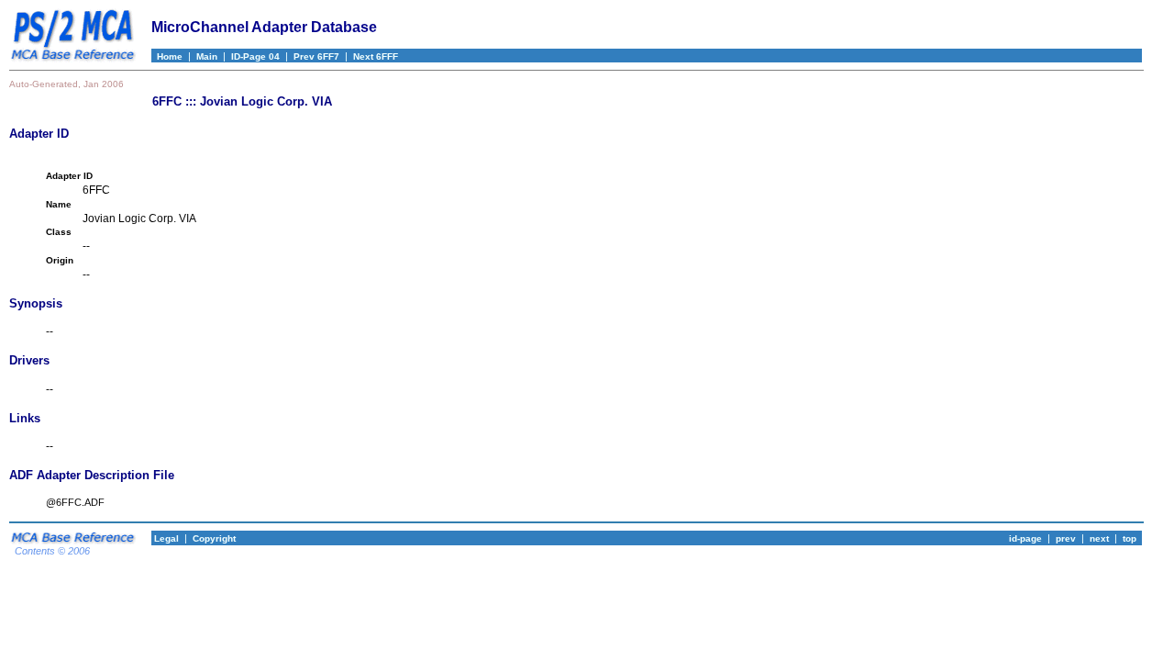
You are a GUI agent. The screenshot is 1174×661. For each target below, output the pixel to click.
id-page (1025, 538)
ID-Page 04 (255, 56)
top (1129, 538)
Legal (165, 538)
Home (167, 56)
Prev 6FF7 (316, 56)
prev (1066, 538)
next (1099, 538)
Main (206, 56)
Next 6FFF (375, 56)
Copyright (214, 538)
